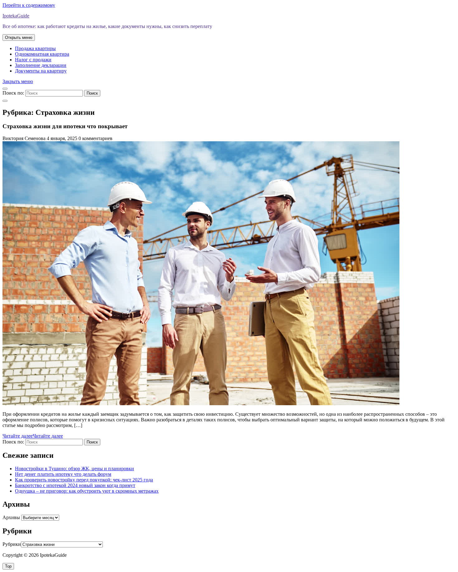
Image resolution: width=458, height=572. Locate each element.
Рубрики (11, 544)
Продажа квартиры (35, 48)
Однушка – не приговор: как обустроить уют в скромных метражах (87, 491)
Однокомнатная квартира (42, 54)
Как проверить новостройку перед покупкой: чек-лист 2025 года (84, 479)
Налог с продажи (33, 59)
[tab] (18, 37)
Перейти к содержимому (28, 5)
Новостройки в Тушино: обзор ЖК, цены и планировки (74, 468)
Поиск (92, 93)
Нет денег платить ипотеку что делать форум (63, 474)
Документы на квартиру (41, 70)
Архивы (11, 517)
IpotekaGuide (15, 15)
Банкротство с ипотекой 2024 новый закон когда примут (75, 485)
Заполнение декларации (40, 65)
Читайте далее (32, 435)
